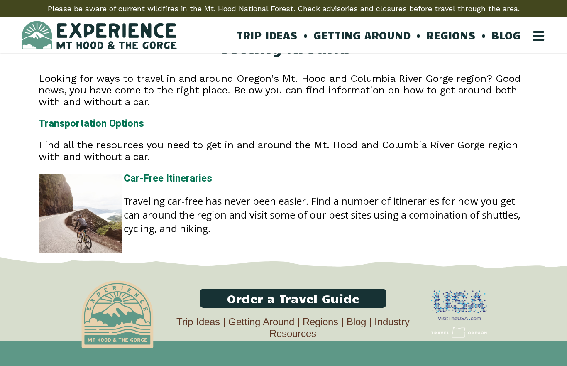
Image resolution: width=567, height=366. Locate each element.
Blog (356, 321)
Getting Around (261, 321)
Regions (320, 321)
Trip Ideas (198, 321)
